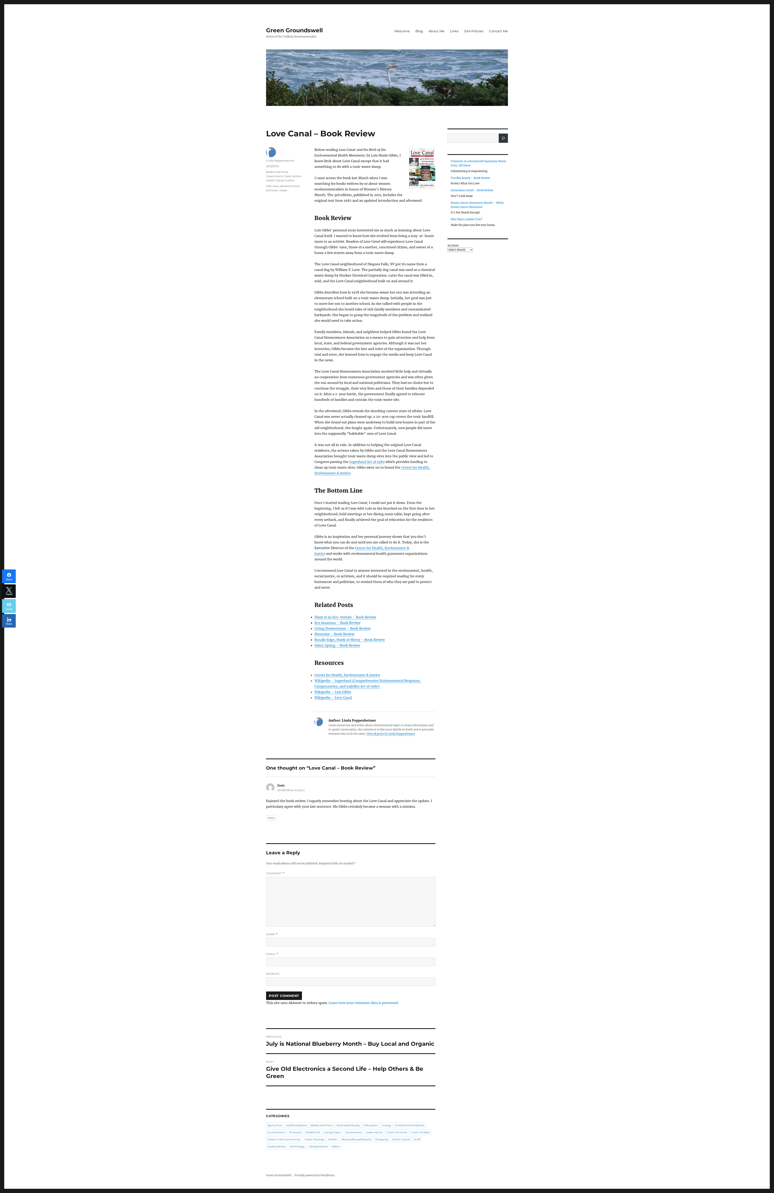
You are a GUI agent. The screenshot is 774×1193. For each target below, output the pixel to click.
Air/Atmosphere (296, 1125)
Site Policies (473, 31)
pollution (272, 190)
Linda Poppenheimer (280, 160)
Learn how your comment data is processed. (364, 1003)
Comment (275, 873)
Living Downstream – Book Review (342, 628)
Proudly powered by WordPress (315, 1175)
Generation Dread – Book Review (472, 190)
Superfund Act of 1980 (367, 462)
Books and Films (277, 171)
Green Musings (314, 1139)
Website (273, 973)
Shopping (381, 1139)
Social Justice (285, 180)
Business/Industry (348, 1125)
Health (270, 180)
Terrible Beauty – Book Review (470, 178)
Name (272, 934)
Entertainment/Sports (409, 1125)
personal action (290, 186)
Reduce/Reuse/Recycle (356, 1139)
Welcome (402, 31)
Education (371, 1125)
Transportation (318, 1146)
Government (274, 176)
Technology (297, 1146)
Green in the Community (283, 1139)
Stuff (417, 1139)
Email (272, 954)
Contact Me (498, 31)
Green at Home (397, 1132)
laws (275, 186)
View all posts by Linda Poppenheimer (390, 733)
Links (454, 31)
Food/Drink (312, 1132)
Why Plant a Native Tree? (466, 219)
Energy (386, 1125)
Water (336, 1146)
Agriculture (274, 1125)
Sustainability (276, 1146)
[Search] (503, 138)
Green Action (292, 176)
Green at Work (420, 1132)
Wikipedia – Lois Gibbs (332, 692)
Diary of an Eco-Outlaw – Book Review (345, 617)
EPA (268, 186)
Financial (295, 1132)
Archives (453, 245)
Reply (271, 817)
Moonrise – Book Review (334, 634)
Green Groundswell (294, 30)
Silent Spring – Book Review (337, 645)
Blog (419, 31)
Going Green (332, 1132)
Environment (276, 1132)
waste (283, 190)
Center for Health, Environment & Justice (347, 675)
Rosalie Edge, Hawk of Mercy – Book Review (349, 640)
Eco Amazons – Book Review (337, 623)
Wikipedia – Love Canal (333, 698)
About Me (436, 31)
